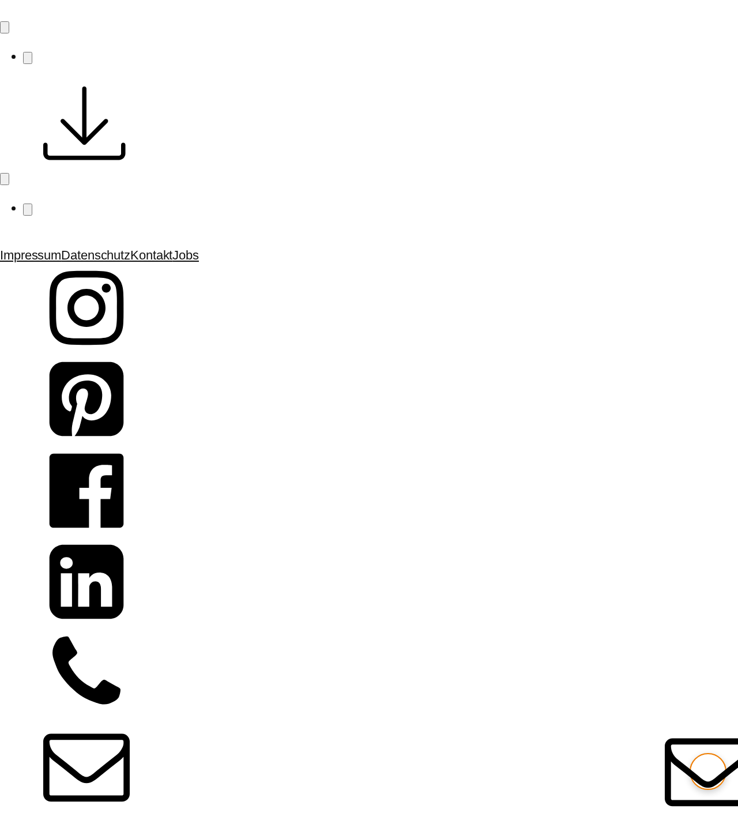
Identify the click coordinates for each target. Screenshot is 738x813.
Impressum (30, 255)
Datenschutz (95, 255)
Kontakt (151, 255)
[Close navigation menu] (27, 58)
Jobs (185, 255)
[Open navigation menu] (4, 27)
